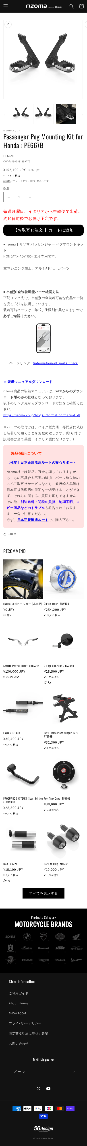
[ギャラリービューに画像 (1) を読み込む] (21, 114)
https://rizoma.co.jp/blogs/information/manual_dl (41, 415)
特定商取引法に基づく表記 (28, 1033)
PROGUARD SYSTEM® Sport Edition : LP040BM (23, 800)
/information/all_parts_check (55, 363)
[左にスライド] (5, 115)
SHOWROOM (17, 1013)
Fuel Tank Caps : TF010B (57, 798)
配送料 (6, 181)
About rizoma (19, 1003)
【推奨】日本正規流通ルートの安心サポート (41, 462)
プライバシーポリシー (25, 1023)
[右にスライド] (82, 115)
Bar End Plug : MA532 (56, 864)
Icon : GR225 (10, 864)
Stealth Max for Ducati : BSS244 (21, 665)
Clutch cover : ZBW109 (56, 603)
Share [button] (12, 534)
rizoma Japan (47, 1138)
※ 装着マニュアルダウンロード (28, 382)
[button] (5, 6)
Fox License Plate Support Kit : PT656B (61, 734)
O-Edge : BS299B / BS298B (59, 665)
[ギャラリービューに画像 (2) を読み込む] (43, 114)
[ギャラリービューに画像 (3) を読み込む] (66, 114)
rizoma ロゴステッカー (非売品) (22, 603)
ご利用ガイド (19, 993)
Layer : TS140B (11, 733)
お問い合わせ (19, 1043)
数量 (6, 188)
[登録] (73, 1072)
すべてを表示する (43, 893)
